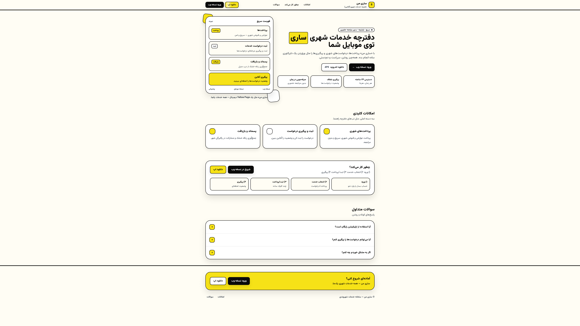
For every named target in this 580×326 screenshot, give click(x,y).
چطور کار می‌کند (292, 4)
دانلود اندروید (334, 67)
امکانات (307, 4)
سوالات (276, 4)
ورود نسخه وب (214, 4)
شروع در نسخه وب (240, 169)
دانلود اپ (218, 169)
